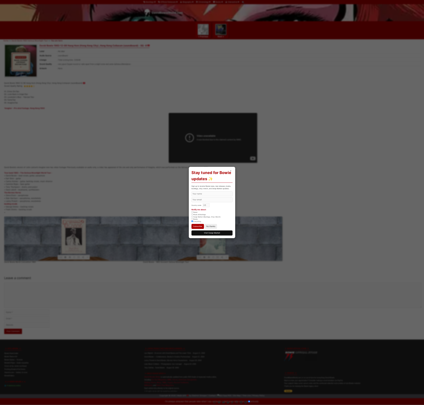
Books (195, 219)
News (195, 212)
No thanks (210, 226)
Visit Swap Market (212, 233)
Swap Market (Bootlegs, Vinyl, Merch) (207, 217)
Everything (197, 221)
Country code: (196, 205)
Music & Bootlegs (199, 214)
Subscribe (197, 226)
